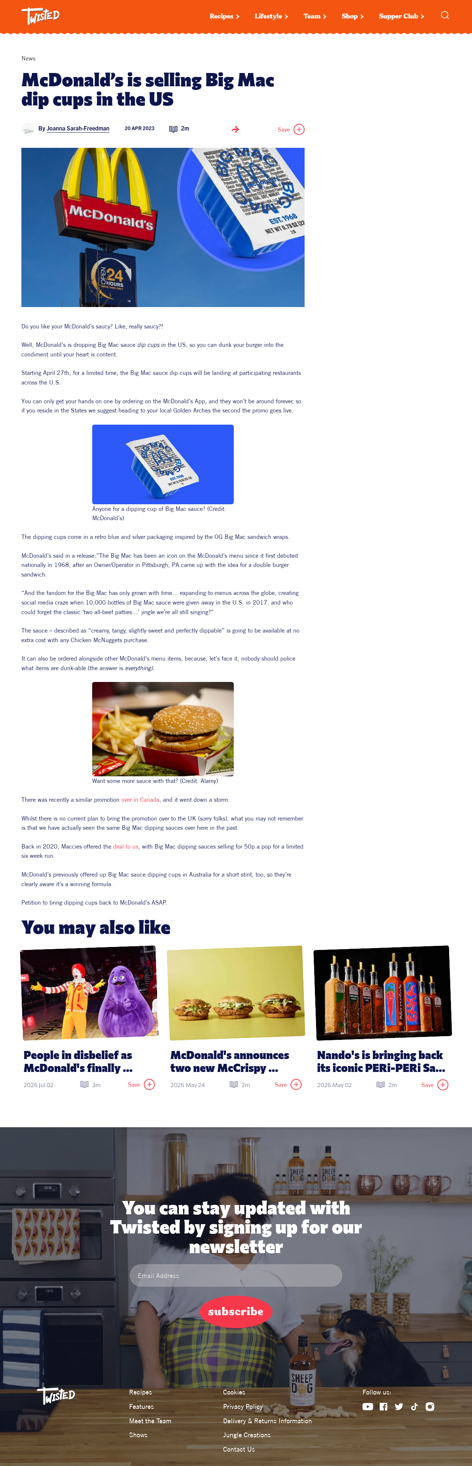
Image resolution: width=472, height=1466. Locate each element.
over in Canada (140, 799)
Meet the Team (150, 1421)
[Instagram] (430, 1406)
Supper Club (398, 16)
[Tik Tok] (414, 1406)
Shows (138, 1435)
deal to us (124, 846)
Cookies (234, 1392)
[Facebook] (383, 1406)
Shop (350, 16)
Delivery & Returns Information (267, 1421)
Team (311, 16)
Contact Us (239, 1449)
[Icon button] (235, 129)
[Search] (445, 15)
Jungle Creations (247, 1435)
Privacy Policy (243, 1406)
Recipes (221, 16)
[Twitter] (399, 1406)
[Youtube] (367, 1406)
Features (141, 1406)
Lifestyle (268, 16)
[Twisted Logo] (40, 16)
